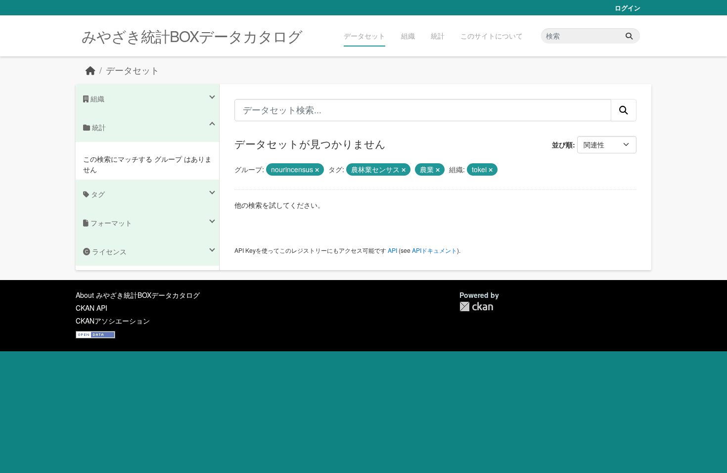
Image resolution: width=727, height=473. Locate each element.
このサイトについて (491, 36)
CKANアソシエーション (113, 321)
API (392, 250)
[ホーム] (90, 70)
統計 (438, 36)
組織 (408, 36)
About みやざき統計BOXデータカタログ (138, 295)
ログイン (627, 7)
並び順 (562, 144)
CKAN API (91, 308)
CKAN (476, 306)
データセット (364, 36)
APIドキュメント (434, 250)
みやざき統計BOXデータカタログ (192, 36)
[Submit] (629, 36)
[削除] (317, 170)
